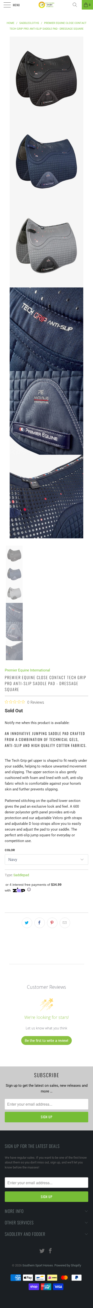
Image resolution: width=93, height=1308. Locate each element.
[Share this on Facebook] (39, 923)
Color (10, 850)
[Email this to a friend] (65, 923)
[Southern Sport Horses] (46, 5)
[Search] (76, 5)
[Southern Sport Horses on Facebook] (50, 1251)
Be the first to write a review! (46, 1040)
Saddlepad (21, 875)
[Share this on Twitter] (27, 923)
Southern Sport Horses (37, 1265)
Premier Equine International (27, 670)
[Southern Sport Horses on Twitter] (42, 1251)
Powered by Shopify (67, 1265)
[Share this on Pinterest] (52, 923)
